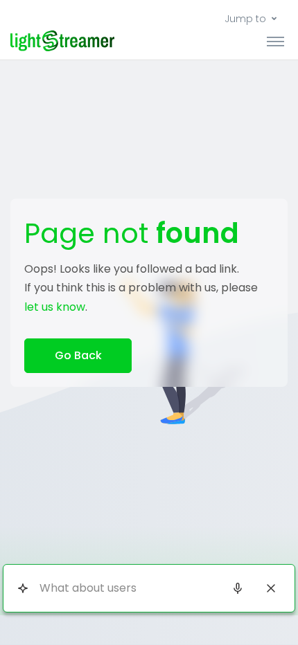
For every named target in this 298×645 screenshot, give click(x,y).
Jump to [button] (245, 19)
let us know (54, 307)
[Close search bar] (271, 588)
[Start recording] (237, 588)
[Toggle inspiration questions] (22, 588)
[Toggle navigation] (275, 41)
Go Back (78, 355)
